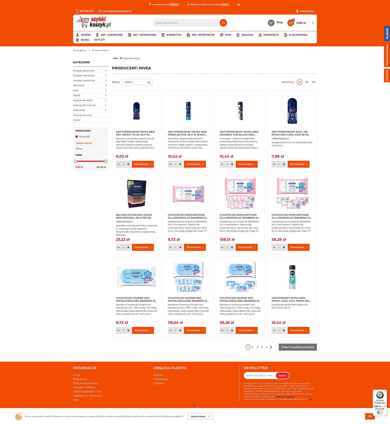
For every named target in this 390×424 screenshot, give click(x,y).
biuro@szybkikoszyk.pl (117, 11)
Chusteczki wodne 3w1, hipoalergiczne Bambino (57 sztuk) (136, 299)
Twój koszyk (160, 379)
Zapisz (282, 375)
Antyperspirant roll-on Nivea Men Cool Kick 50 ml (290, 133)
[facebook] (194, 406)
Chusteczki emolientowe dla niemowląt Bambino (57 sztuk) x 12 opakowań (239, 216)
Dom (75, 90)
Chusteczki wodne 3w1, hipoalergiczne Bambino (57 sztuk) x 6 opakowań (240, 299)
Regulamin (80, 379)
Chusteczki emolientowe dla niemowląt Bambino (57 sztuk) (188, 216)
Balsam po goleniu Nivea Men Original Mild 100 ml (134, 216)
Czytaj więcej (198, 416)
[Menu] (385, 391)
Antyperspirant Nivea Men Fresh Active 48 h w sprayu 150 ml (187, 133)
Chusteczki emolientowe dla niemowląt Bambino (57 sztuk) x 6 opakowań (291, 216)
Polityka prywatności (85, 383)
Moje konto (307, 11)
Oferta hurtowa (279, 138)
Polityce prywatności (285, 396)
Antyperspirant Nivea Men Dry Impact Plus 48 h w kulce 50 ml (135, 133)
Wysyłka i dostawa (84, 387)
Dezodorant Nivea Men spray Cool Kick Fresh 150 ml (290, 299)
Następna (271, 347)
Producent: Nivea (131, 58)
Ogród (76, 95)
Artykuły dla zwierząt (84, 105)
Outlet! (99, 39)
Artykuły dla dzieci (83, 100)
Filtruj (79, 148)
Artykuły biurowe (82, 115)
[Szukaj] (223, 23)
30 (306, 82)
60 (314, 82)
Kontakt (158, 375)
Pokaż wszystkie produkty (297, 347)
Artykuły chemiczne (83, 75)
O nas (76, 375)
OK (370, 416)
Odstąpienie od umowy (87, 395)
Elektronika (79, 110)
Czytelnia (159, 383)
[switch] (380, 412)
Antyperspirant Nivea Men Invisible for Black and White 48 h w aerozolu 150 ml (239, 133)
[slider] (75, 161)
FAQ (75, 399)
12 (299, 82)
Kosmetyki (79, 85)
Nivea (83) (84, 136)
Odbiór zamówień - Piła (87, 391)
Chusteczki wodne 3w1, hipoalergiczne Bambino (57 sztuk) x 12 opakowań (188, 299)
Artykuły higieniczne (84, 80)
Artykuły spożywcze (83, 70)
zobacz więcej (84, 143)
